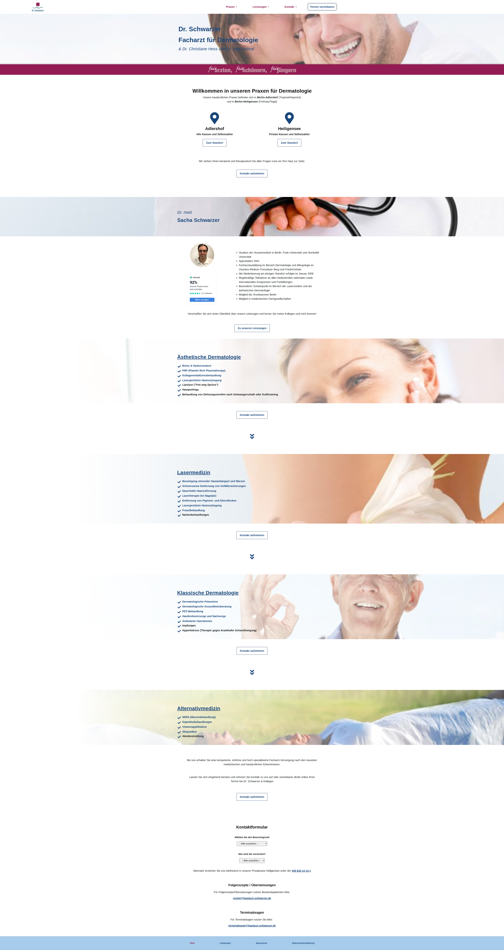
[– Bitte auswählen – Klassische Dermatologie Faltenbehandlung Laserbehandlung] (252, 845)
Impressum (261, 943)
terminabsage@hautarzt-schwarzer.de (252, 925)
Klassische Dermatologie (208, 593)
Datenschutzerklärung (303, 943)
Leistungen (260, 6)
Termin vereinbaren (322, 6)
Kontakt (289, 6)
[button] (232, 7)
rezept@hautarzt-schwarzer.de (252, 898)
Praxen (230, 6)
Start (192, 943)
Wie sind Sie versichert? (252, 854)
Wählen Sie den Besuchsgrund (252, 837)
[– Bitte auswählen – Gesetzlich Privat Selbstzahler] (252, 862)
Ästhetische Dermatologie (209, 357)
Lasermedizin (193, 472)
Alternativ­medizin (198, 708)
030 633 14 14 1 (301, 870)
